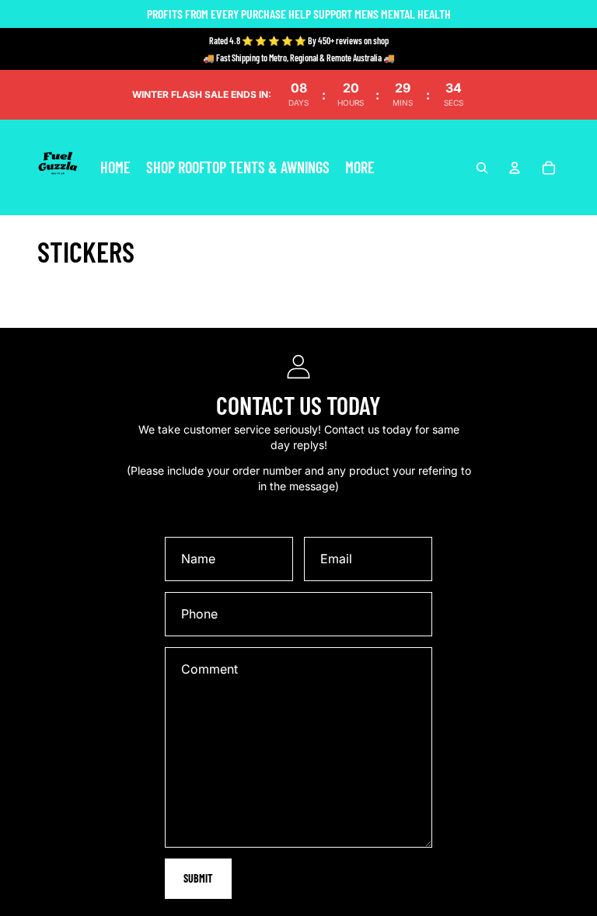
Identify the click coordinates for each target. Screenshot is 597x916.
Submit (198, 878)
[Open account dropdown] (515, 168)
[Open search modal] (482, 168)
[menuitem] (359, 168)
